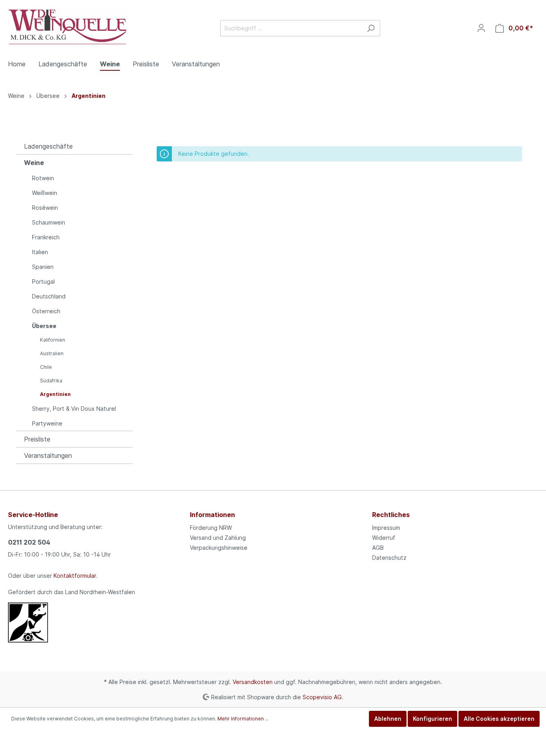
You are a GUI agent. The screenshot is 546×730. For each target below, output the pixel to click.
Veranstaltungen (48, 455)
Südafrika (51, 381)
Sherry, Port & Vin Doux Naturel (74, 408)
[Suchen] (370, 28)
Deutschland (49, 296)
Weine (34, 163)
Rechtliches (391, 515)
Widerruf (383, 537)
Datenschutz (389, 557)
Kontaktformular (75, 575)
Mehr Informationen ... (243, 719)
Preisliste (37, 439)
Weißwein (44, 192)
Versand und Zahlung (218, 537)
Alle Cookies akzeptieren (499, 718)
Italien (40, 252)
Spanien (43, 266)
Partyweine (47, 423)
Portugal (43, 281)
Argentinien (55, 394)
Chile (46, 367)
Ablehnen (387, 718)
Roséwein (45, 207)
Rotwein (43, 178)
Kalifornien (52, 340)
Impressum (386, 527)
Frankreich (46, 237)
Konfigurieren (432, 718)
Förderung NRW (211, 527)
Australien (52, 353)
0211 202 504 (29, 542)
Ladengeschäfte (48, 146)
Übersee (44, 325)
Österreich (46, 311)
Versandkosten (253, 681)
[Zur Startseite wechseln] (68, 26)
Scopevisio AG (322, 696)
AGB (378, 547)
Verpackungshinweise (218, 547)
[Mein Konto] (481, 28)
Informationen (212, 515)
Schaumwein (48, 222)
